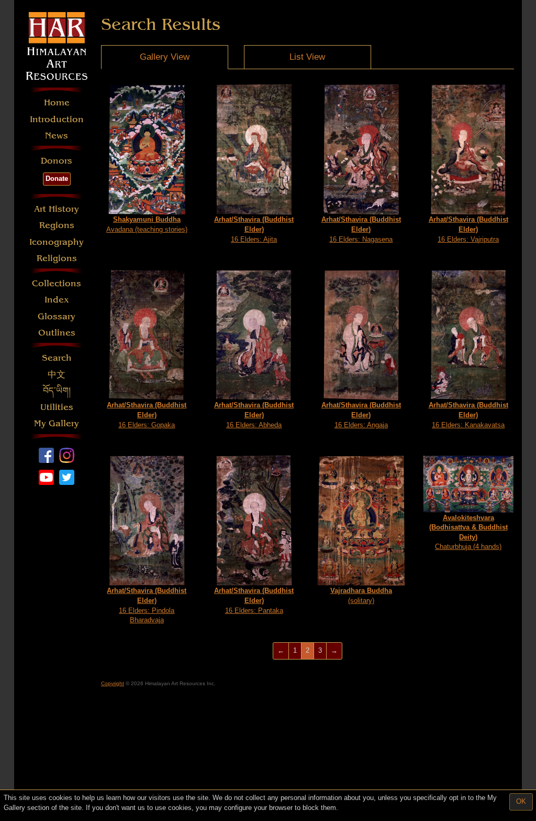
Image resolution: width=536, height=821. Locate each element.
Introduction (57, 119)
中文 (56, 375)
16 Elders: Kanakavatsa (468, 414)
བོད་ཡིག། (57, 391)
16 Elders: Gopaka (146, 414)
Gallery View (164, 57)
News (56, 136)
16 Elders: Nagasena (361, 229)
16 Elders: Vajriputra (468, 229)
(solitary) (361, 595)
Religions (57, 258)
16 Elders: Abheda (254, 414)
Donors (56, 161)
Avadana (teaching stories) (146, 224)
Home (57, 102)
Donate (57, 178)
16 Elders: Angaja (361, 414)
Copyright (112, 683)
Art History (56, 209)
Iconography (56, 242)
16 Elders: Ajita (254, 229)
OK (521, 801)
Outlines (56, 333)
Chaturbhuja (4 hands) (468, 532)
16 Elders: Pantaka (254, 600)
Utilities (56, 407)
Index (56, 300)
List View (307, 57)
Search (57, 358)
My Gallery (56, 423)
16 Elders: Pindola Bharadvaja (146, 605)
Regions (56, 225)
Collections (56, 283)
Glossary (56, 316)
